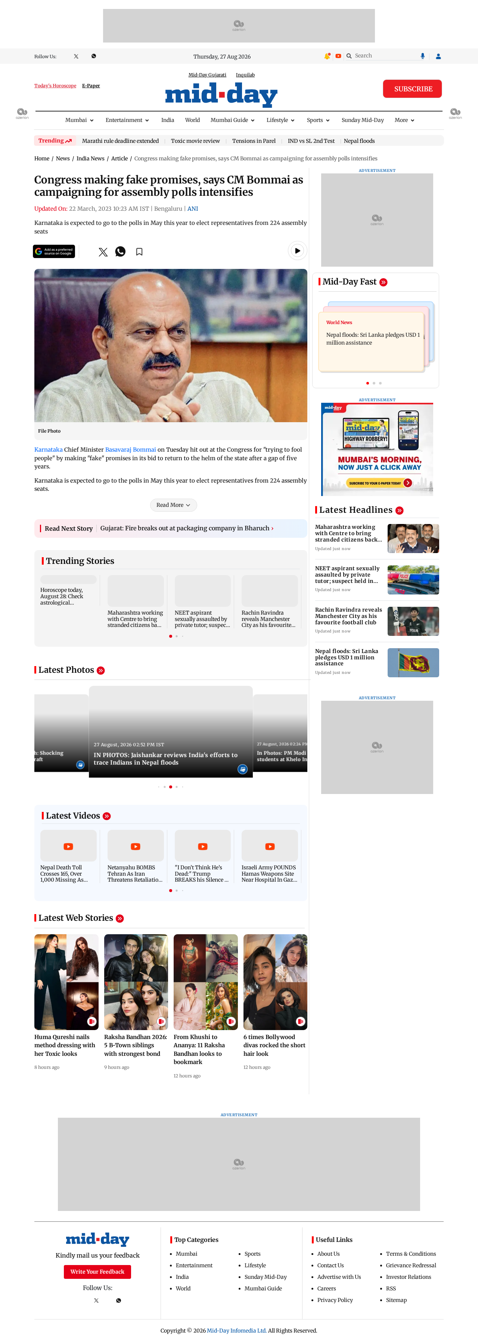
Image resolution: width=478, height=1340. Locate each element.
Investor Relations (408, 1277)
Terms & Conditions (411, 1253)
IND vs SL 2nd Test (311, 141)
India (167, 120)
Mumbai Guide (229, 120)
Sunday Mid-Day (363, 120)
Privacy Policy (335, 1300)
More (401, 120)
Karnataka (48, 449)
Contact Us (330, 1265)
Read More (169, 505)
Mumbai (76, 120)
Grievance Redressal (411, 1265)
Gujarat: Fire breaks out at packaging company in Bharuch (187, 528)
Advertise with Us (339, 1277)
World (192, 120)
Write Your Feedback (97, 1271)
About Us (328, 1253)
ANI (192, 208)
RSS (391, 1288)
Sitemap (396, 1300)
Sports (315, 120)
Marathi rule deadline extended (120, 141)
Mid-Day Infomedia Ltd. (237, 1330)
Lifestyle (277, 120)
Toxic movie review (195, 141)
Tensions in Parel (254, 141)
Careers (326, 1288)
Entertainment (124, 120)
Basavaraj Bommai (130, 449)
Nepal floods (359, 141)
